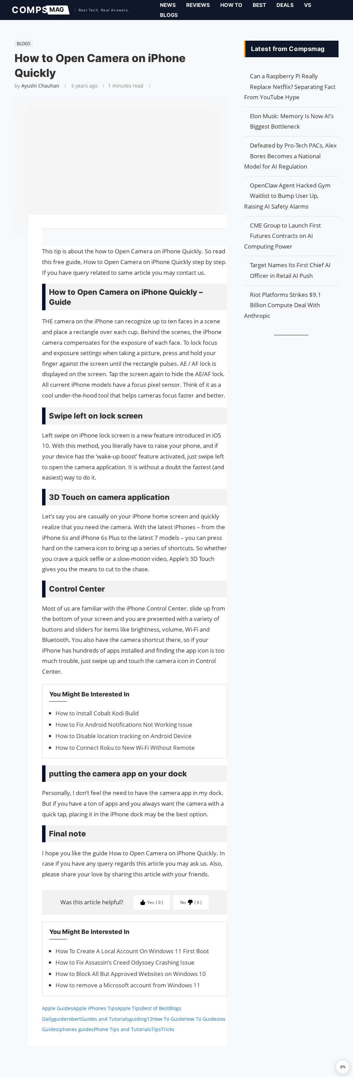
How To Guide (168, 1019)
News (168, 5)
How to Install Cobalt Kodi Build (97, 713)
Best (259, 5)
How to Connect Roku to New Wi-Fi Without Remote (125, 748)
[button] (342, 1066)
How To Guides (201, 1019)
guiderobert (67, 1019)
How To (231, 5)
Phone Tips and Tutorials (122, 1029)
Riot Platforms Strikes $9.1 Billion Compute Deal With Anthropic (282, 305)
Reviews (198, 5)
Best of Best (155, 1008)
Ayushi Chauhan (40, 85)
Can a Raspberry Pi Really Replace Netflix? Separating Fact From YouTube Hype (289, 86)
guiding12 (140, 1019)
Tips (156, 1029)
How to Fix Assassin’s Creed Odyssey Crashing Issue (125, 962)
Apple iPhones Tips (95, 1008)
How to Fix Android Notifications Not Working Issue (124, 724)
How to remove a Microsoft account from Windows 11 (128, 985)
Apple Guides (57, 1008)
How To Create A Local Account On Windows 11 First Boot (132, 951)
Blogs (169, 15)
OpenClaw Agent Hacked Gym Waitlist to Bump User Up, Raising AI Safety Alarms (287, 195)
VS (307, 5)
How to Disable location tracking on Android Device (124, 736)
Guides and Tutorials (105, 1019)
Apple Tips (129, 1008)
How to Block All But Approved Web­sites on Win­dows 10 (131, 974)
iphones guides (76, 1029)
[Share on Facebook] (131, 237)
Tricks (167, 1029)
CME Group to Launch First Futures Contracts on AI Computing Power (282, 235)
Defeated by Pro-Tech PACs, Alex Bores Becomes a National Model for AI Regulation (290, 155)
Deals (285, 5)
